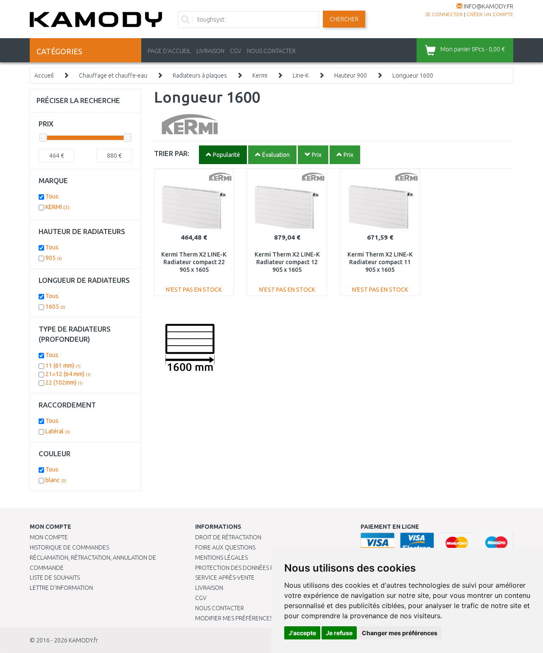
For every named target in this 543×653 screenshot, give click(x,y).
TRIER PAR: (171, 153)
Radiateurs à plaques (200, 75)
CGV (235, 50)
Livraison (209, 587)
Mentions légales (221, 557)
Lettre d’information (61, 587)
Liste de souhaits (55, 577)
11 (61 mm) (63, 365)
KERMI (57, 207)
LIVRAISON (210, 50)
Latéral (57, 431)
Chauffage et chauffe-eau (113, 75)
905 (53, 257)
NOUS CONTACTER (271, 50)
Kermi (259, 75)
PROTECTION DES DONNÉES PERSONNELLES (253, 567)
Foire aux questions (225, 547)
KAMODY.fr (83, 640)
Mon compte (49, 537)
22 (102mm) (64, 382)
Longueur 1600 (412, 75)
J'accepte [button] (302, 632)
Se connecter (444, 14)
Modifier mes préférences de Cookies (251, 618)
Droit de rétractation (228, 537)
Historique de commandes (69, 547)
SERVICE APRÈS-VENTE (225, 577)
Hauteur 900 (350, 75)
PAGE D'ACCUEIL (169, 50)
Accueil (43, 75)
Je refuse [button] (339, 632)
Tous (52, 196)
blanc (55, 480)
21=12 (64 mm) (68, 374)
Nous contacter (219, 608)
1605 (55, 306)
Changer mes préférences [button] (399, 632)
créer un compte (490, 14)
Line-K (301, 75)
